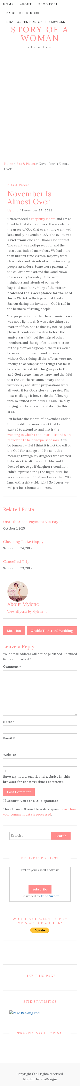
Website (9, 755)
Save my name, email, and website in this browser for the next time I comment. (36, 779)
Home (8, 4)
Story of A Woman (40, 33)
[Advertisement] (40, 91)
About (26, 4)
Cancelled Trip (16, 561)
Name (9, 722)
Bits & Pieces (25, 164)
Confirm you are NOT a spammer (32, 801)
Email (9, 738)
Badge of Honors (22, 13)
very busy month (43, 219)
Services (57, 22)
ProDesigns (48, 1079)
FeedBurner (50, 896)
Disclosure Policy (24, 22)
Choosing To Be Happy (23, 541)
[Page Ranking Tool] (24, 1013)
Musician (14, 631)
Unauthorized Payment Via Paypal (33, 521)
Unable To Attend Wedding (52, 631)
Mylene (12, 210)
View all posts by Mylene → (27, 611)
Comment (12, 666)
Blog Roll (48, 4)
